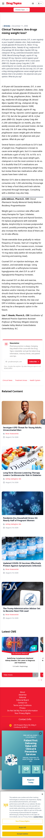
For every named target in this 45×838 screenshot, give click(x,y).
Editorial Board (22, 700)
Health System (35, 380)
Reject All (22, 828)
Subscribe (33, 362)
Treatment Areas (21, 380)
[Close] (42, 794)
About (22, 692)
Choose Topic (20, 10)
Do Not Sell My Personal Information (22, 710)
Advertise (22, 695)
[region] (22, 814)
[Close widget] (40, 733)
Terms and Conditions (22, 705)
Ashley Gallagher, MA (13, 479)
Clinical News (7, 380)
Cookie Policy (38, 817)
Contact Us (22, 702)
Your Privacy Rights (22, 713)
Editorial (22, 697)
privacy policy (8, 368)
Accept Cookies (22, 834)
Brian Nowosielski (12, 434)
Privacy (22, 708)
